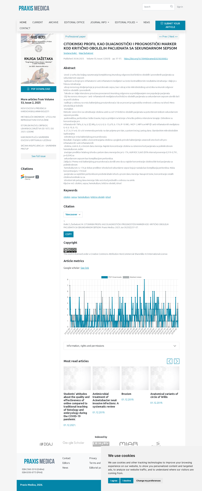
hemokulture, (84, 197)
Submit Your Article (172, 25)
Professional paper (75, 36)
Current (37, 22)
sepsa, (74, 197)
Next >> (173, 36)
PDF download (40, 89)
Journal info (98, 22)
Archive (53, 22)
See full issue (39, 156)
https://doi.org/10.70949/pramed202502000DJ (146, 58)
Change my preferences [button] (148, 480)
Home (23, 22)
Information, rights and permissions (85, 345)
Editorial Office (74, 22)
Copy (68, 234)
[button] (169, 361)
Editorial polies (125, 22)
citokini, (67, 197)
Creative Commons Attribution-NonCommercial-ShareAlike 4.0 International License (129, 254)
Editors (66, 463)
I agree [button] (113, 480)
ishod (108, 197)
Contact (25, 28)
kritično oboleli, (98, 197)
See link (85, 268)
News (146, 22)
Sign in (180, 7)
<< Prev (163, 36)
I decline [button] (127, 480)
